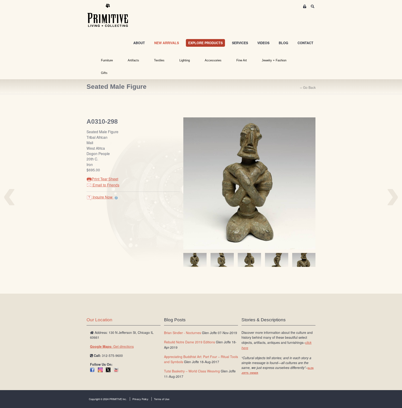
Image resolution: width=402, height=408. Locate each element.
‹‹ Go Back (308, 87)
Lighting (184, 60)
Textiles (159, 60)
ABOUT (139, 42)
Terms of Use (161, 399)
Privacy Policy (140, 399)
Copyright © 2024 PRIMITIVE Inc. (108, 399)
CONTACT (305, 42)
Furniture (107, 60)
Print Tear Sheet (105, 179)
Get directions (112, 346)
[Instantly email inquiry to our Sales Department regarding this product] (116, 197)
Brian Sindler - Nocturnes (182, 332)
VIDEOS (263, 42)
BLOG (283, 42)
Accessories (213, 60)
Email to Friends (105, 185)
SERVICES (240, 42)
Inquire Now (103, 197)
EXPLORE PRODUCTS (205, 42)
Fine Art (241, 60)
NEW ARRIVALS (166, 42)
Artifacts (133, 60)
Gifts (104, 73)
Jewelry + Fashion (274, 60)
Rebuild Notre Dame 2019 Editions (189, 342)
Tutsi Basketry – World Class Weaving (192, 371)
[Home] (111, 15)
